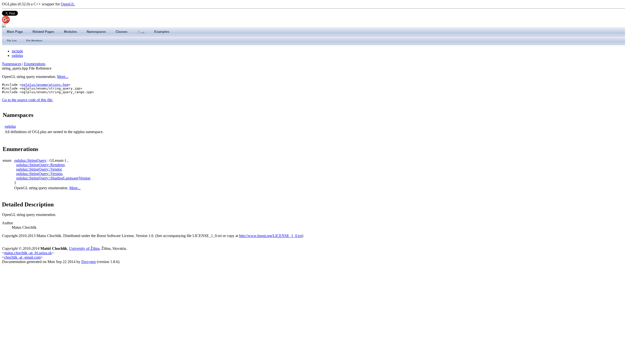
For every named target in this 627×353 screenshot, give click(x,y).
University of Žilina (84, 248)
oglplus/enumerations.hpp (45, 85)
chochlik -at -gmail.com (22, 257)
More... (62, 77)
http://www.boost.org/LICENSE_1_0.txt (270, 236)
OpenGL (68, 4)
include (17, 51)
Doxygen (88, 262)
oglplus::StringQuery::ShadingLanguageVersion (53, 178)
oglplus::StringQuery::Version (39, 174)
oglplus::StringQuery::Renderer (40, 165)
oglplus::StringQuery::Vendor (38, 169)
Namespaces (11, 64)
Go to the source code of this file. (27, 100)
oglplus (17, 55)
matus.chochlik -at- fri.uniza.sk (28, 253)
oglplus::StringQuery (30, 160)
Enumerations (34, 64)
